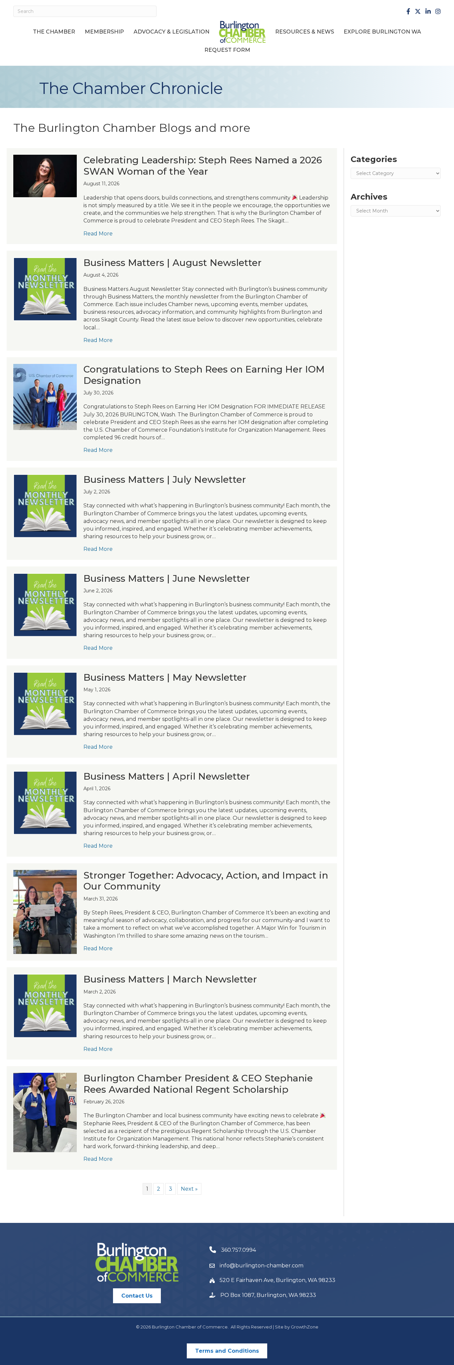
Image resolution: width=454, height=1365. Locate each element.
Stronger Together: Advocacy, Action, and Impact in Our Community (205, 881)
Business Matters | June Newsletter (166, 578)
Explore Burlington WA (382, 32)
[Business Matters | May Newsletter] (45, 703)
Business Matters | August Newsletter (172, 262)
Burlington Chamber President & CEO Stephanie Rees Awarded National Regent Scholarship (198, 1083)
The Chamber (54, 32)
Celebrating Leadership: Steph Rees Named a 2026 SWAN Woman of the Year (202, 165)
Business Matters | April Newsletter (166, 776)
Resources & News (304, 32)
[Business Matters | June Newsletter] (45, 604)
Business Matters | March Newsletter (170, 979)
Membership (104, 32)
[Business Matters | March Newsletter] (45, 1005)
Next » (189, 1189)
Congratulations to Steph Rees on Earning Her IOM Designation (204, 375)
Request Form (227, 50)
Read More (98, 233)
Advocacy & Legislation (171, 32)
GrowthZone (304, 1326)
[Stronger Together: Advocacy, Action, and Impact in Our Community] (45, 911)
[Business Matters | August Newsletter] (45, 289)
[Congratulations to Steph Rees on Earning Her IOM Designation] (45, 396)
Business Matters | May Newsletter (165, 677)
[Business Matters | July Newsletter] (45, 505)
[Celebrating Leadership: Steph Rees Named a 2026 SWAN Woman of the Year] (45, 175)
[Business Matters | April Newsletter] (45, 802)
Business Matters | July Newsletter (164, 479)
